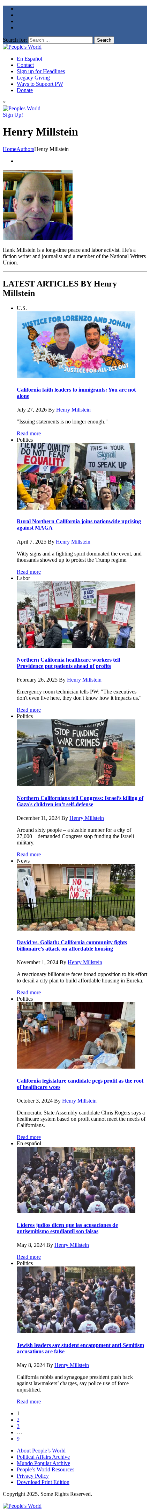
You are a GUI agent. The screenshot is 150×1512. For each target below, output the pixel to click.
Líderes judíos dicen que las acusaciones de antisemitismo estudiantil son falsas (67, 1228)
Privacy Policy (33, 1476)
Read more (29, 433)
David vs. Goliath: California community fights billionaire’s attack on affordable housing (72, 945)
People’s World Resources (45, 1469)
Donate (25, 90)
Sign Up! (13, 115)
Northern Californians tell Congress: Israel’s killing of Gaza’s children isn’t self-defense (80, 801)
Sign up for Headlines (41, 71)
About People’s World (41, 1451)
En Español (29, 59)
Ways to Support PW (40, 84)
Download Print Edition (43, 1482)
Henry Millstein (73, 410)
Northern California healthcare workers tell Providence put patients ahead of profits (68, 663)
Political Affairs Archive (43, 1457)
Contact (25, 65)
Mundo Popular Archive (43, 1463)
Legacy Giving (33, 78)
